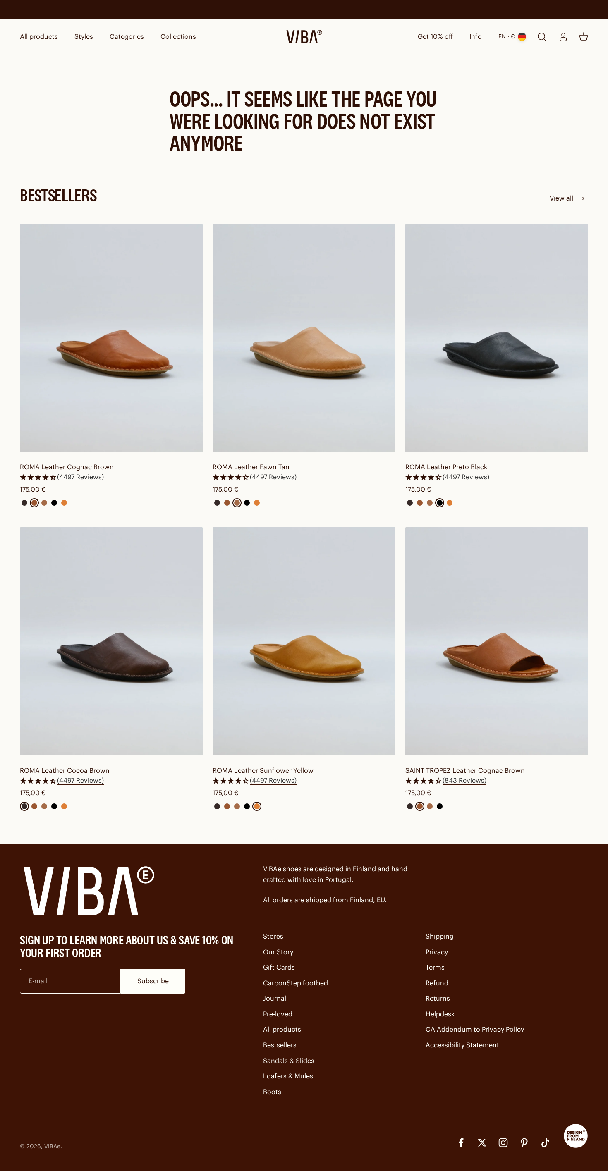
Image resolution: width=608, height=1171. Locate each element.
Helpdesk (440, 1014)
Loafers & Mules (288, 1076)
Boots (272, 1091)
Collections (178, 36)
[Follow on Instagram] (503, 1142)
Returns (438, 998)
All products (39, 36)
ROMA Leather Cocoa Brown (65, 770)
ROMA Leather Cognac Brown (67, 467)
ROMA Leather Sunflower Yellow (263, 770)
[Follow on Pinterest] (524, 1142)
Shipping (440, 936)
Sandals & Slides (288, 1060)
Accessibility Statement (462, 1045)
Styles (83, 36)
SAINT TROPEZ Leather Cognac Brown (465, 770)
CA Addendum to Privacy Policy (475, 1029)
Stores (273, 936)
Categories (127, 36)
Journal (274, 998)
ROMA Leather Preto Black (446, 467)
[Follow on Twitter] (482, 1142)
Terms (435, 967)
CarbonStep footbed (295, 983)
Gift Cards (279, 967)
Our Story (278, 952)
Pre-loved (277, 1014)
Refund (437, 983)
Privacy (437, 952)
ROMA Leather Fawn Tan (251, 467)
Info (475, 36)
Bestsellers (280, 1045)
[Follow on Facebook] (461, 1142)
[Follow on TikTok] (545, 1142)
